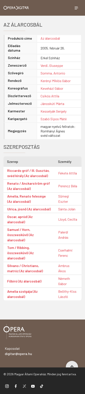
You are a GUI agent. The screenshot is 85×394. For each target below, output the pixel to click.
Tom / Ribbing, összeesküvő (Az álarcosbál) (20, 252)
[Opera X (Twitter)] (24, 386)
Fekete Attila (67, 173)
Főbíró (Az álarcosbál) (24, 281)
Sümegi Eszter (63, 198)
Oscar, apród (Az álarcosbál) (20, 219)
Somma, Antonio (53, 73)
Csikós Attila (50, 96)
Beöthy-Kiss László (67, 294)
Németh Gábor (64, 281)
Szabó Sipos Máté (54, 119)
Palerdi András (63, 234)
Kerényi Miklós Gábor (56, 81)
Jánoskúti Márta (52, 103)
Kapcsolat (18, 351)
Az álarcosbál (50, 38)
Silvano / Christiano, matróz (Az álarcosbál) (25, 268)
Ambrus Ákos (64, 268)
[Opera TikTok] (41, 386)
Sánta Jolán (66, 209)
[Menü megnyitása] (76, 8)
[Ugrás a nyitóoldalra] (16, 8)
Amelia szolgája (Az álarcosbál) (22, 294)
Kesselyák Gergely (53, 111)
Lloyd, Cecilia (67, 219)
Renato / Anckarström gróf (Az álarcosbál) (28, 186)
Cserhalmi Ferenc (65, 252)
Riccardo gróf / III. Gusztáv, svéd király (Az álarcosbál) (28, 173)
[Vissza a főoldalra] (17, 332)
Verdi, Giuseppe (52, 65)
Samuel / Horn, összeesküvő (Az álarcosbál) (20, 234)
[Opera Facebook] (15, 386)
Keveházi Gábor (52, 88)
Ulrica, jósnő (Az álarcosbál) (29, 209)
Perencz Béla (67, 186)
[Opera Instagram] (6, 386)
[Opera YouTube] (32, 386)
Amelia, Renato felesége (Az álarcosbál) (26, 198)
